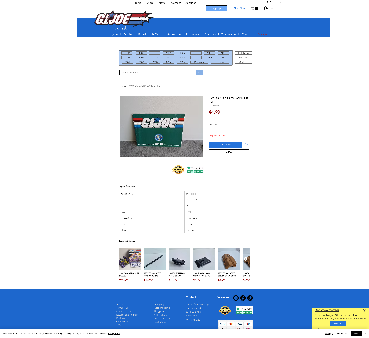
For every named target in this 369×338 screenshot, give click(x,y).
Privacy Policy (114, 333)
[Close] (365, 333)
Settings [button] (329, 333)
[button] (364, 310)
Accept (356, 333)
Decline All (342, 333)
